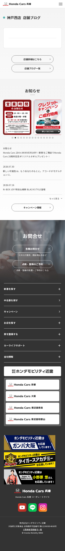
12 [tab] (44, 137)
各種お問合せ (33, 248)
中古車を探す (11, 300)
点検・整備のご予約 (32, 264)
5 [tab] (24, 137)
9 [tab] (35, 137)
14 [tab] (49, 137)
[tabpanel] (19, 117)
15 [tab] (52, 137)
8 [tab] (32, 137)
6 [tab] (27, 137)
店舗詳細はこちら (32, 59)
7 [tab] (29, 137)
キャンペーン (11, 311)
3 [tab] (18, 137)
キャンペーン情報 (32, 207)
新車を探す (10, 288)
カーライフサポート (14, 345)
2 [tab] (15, 137)
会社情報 (8, 356)
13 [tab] (47, 137)
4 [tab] (21, 137)
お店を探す (10, 322)
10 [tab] (38, 137)
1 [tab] (12, 137)
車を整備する (11, 334)
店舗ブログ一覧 (32, 68)
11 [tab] (41, 137)
